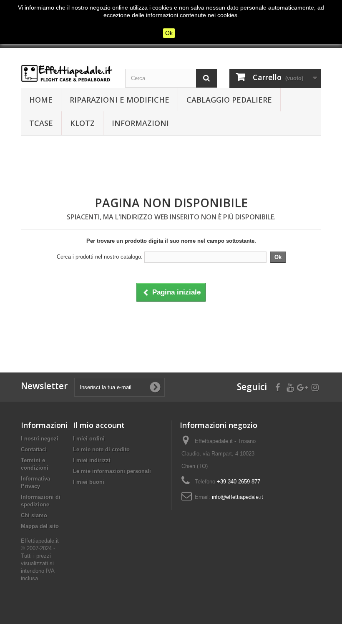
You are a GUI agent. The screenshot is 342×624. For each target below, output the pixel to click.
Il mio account (99, 425)
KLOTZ (82, 123)
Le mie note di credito (101, 449)
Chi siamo (34, 515)
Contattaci (34, 449)
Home (41, 100)
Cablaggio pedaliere (229, 100)
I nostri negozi (39, 438)
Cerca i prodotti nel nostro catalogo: (100, 257)
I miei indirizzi (92, 460)
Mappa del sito (40, 526)
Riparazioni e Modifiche (119, 100)
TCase (41, 123)
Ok (169, 33)
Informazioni (140, 123)
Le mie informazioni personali (112, 471)
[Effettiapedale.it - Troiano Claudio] (67, 73)
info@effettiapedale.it (237, 497)
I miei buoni (88, 482)
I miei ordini (89, 438)
